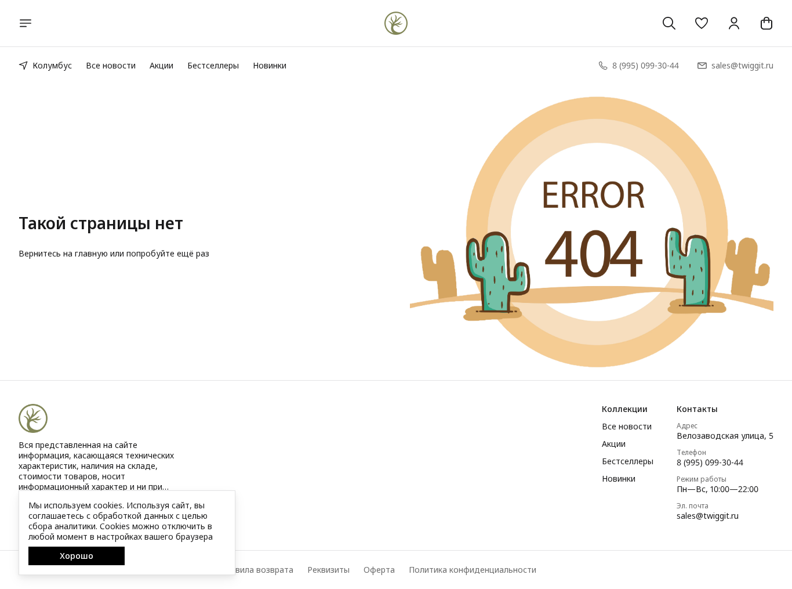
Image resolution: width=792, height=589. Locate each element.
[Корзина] (766, 23)
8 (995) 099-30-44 (710, 462)
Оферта (379, 570)
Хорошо (76, 555)
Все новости (111, 65)
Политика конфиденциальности (472, 570)
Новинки (269, 65)
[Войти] (734, 23)
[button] (702, 23)
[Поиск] (669, 23)
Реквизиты (328, 570)
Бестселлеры (213, 65)
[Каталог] (25, 23)
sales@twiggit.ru (708, 516)
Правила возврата (256, 570)
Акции (161, 65)
